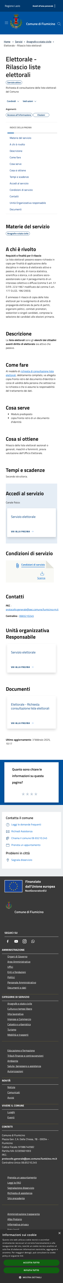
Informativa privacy (18, 1224)
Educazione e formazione (21, 1050)
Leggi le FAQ (14, 1183)
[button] (31, 1277)
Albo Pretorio (14, 1219)
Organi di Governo (17, 956)
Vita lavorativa (15, 1014)
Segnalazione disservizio (20, 1188)
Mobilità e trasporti (17, 1035)
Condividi (11, 101)
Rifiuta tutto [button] (31, 1270)
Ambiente (12, 1061)
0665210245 (26, 616)
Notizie (11, 1087)
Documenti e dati (16, 988)
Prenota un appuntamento (22, 1177)
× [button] (59, 1233)
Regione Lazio (12, 6)
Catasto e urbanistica (19, 1024)
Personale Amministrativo (21, 982)
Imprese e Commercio (19, 1019)
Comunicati (13, 1092)
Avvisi (10, 1098)
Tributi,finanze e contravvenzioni (25, 1056)
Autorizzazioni (15, 1071)
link (21, 1255)
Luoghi (11, 1112)
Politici (11, 977)
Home (7, 42)
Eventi (11, 1117)
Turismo (11, 1029)
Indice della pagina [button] (21, 127)
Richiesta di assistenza (19, 1193)
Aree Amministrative (18, 962)
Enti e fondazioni (16, 972)
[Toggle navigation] (6, 23)
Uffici (10, 967)
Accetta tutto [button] (31, 1262)
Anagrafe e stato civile (38, 42)
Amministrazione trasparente (23, 1214)
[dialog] (31, 1256)
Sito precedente (16, 1198)
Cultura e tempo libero (19, 1009)
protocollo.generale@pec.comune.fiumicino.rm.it (32, 609)
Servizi (18, 42)
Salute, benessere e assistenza (24, 1066)
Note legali (13, 1230)
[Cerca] (59, 24)
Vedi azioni (28, 101)
